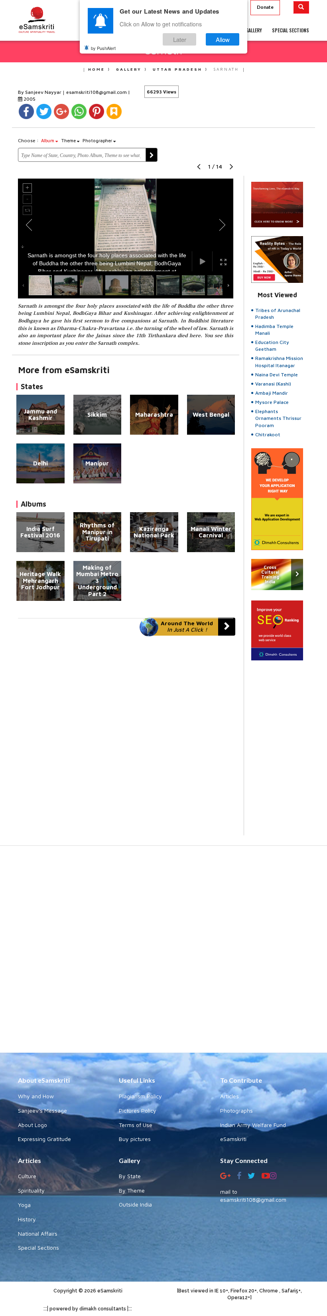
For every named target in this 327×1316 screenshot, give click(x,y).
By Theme (132, 1190)
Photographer (98, 140)
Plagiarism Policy (140, 1096)
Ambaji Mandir (271, 393)
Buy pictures (135, 1138)
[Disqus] (125, 735)
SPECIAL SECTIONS (290, 30)
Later (179, 39)
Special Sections (38, 1247)
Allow (223, 39)
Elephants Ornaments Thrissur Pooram (278, 418)
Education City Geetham (272, 345)
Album (48, 140)
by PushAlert (103, 48)
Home (96, 69)
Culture (27, 1176)
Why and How (36, 1096)
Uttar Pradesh (177, 69)
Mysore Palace (272, 402)
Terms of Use (135, 1124)
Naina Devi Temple (276, 375)
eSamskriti (233, 1138)
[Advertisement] (163, 953)
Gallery (129, 69)
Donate (265, 7)
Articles (229, 1096)
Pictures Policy (137, 1110)
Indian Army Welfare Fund (253, 1124)
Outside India (135, 1204)
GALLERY (254, 30)
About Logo (32, 1124)
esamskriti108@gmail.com (97, 92)
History (27, 1219)
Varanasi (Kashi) (273, 384)
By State (130, 1176)
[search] (301, 7)
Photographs (236, 1110)
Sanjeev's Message (42, 1110)
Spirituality (31, 1190)
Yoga (24, 1204)
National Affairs (37, 1233)
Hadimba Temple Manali (274, 329)
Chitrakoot (267, 434)
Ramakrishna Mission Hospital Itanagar (279, 361)
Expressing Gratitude (44, 1138)
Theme (69, 140)
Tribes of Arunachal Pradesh (277, 313)
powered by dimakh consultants (87, 1309)
